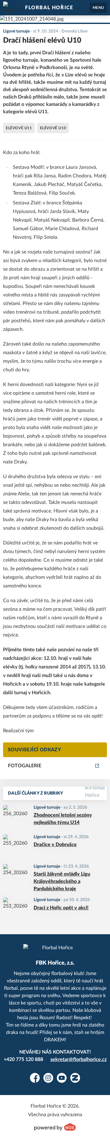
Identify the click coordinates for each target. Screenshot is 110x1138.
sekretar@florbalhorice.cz (78, 1059)
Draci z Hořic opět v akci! (61, 907)
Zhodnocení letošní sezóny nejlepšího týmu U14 (63, 819)
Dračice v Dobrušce (55, 844)
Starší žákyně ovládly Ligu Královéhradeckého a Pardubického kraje (62, 881)
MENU (98, 8)
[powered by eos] (55, 1127)
